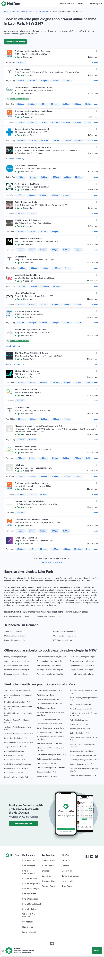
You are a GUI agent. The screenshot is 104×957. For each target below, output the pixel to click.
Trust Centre (67, 886)
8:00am (21, 81)
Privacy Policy (68, 881)
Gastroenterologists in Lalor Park (49, 724)
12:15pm (32, 323)
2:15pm (55, 304)
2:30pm (44, 81)
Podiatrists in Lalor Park (79, 720)
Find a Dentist (28, 866)
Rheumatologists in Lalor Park (81, 751)
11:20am (43, 104)
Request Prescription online (15, 640)
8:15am (44, 177)
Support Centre (49, 886)
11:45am (78, 177)
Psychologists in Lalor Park (80, 729)
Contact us (67, 871)
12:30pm (32, 232)
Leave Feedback (29, 932)
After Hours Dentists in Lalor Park (17, 691)
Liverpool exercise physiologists (82, 665)
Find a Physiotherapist (29, 872)
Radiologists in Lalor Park (79, 733)
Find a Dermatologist (31, 904)
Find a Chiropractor (31, 884)
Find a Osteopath (30, 899)
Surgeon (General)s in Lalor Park (82, 764)
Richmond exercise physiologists (16, 674)
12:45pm (55, 323)
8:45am (21, 213)
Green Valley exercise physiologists (83, 661)
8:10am (43, 458)
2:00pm (32, 81)
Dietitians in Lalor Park (46, 708)
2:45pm (55, 81)
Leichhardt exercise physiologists (17, 670)
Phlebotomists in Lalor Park (80, 705)
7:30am (21, 177)
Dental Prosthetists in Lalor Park (49, 691)
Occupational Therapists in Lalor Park (51, 755)
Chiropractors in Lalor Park (14, 760)
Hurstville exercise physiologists (82, 674)
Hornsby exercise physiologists (49, 665)
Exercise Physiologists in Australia (15, 11)
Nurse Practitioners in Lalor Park (49, 744)
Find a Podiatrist (29, 879)
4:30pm (66, 195)
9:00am (21, 122)
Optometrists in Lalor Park (47, 763)
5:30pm (78, 250)
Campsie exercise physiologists (81, 670)
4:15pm (57, 268)
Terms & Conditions (70, 876)
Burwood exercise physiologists (16, 665)
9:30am (32, 122)
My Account (27, 922)
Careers (65, 866)
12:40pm (88, 104)
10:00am (54, 122)
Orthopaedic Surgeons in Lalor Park (51, 768)
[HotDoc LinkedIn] (91, 856)
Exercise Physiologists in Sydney (16, 616)
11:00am (31, 104)
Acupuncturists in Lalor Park (15, 747)
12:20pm (77, 104)
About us (66, 861)
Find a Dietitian (29, 894)
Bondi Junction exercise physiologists (51, 657)
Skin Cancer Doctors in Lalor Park (83, 755)
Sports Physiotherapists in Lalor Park (84, 760)
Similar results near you (52, 562)
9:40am (43, 122)
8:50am (66, 458)
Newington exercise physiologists (50, 670)
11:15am (67, 177)
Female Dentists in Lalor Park (15, 738)
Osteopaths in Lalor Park (46, 772)
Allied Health (48, 866)
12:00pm (65, 104)
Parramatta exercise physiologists (50, 674)
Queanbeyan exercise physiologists (17, 661)
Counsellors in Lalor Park (13, 773)
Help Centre (27, 927)
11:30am (55, 141)
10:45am (32, 549)
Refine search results (15, 42)
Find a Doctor (28, 861)
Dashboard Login (49, 881)
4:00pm (55, 195)
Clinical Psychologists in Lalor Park (17, 764)
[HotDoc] (10, 3)
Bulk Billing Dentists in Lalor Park (17, 702)
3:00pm (67, 81)
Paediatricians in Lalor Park (47, 776)
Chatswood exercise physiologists (50, 661)
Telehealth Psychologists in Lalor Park (18, 734)
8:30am (56, 177)
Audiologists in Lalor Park (14, 751)
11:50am (78, 141)
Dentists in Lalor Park (45, 695)
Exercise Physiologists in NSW (39, 11)
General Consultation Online (64, 632)
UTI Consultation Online (62, 640)
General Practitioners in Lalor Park (50, 728)
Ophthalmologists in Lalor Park (49, 759)
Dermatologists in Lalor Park (48, 699)
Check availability (13, 346)
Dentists (46, 871)
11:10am (32, 141)
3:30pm (43, 195)
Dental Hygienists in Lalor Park (16, 777)
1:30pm (21, 62)
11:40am (54, 104)
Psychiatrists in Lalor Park (79, 724)
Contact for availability (15, 159)
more (95, 62)
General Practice (49, 861)
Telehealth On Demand (13, 632)
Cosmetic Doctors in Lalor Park (16, 768)
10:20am (20, 104)
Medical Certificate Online (14, 636)
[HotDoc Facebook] (87, 856)
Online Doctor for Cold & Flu (64, 636)
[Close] (3, 950)
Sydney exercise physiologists (15, 657)
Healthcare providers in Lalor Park (83, 775)
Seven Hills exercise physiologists (82, 657)
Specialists (46, 876)
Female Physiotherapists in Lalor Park (18, 742)
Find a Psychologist (31, 889)
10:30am (77, 122)
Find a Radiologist (30, 909)
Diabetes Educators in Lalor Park (49, 704)
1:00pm (21, 250)
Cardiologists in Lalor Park (14, 755)
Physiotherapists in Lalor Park (81, 709)
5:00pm (66, 250)
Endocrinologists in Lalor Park (48, 719)
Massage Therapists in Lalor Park (49, 732)
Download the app (23, 824)
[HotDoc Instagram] (96, 856)
